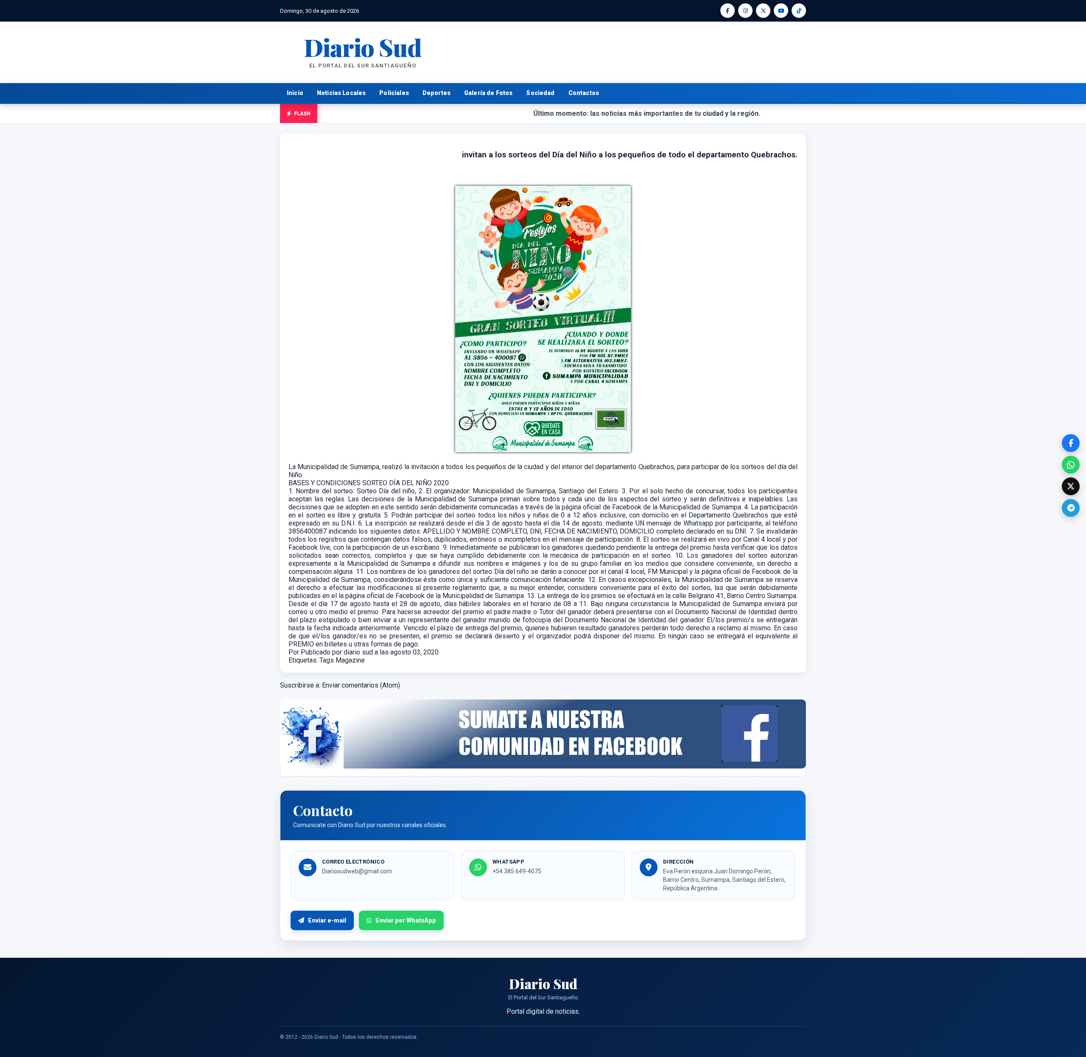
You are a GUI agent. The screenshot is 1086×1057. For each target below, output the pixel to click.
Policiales (394, 92)
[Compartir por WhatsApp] (1071, 465)
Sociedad (540, 92)
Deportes (437, 92)
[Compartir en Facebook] (1071, 443)
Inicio (295, 92)
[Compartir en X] (1071, 486)
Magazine (350, 660)
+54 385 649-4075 (517, 871)
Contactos (583, 92)
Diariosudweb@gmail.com (357, 871)
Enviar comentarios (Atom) (361, 685)
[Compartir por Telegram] (1071, 508)
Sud (362, 47)
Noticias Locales (341, 92)
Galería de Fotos (488, 92)
